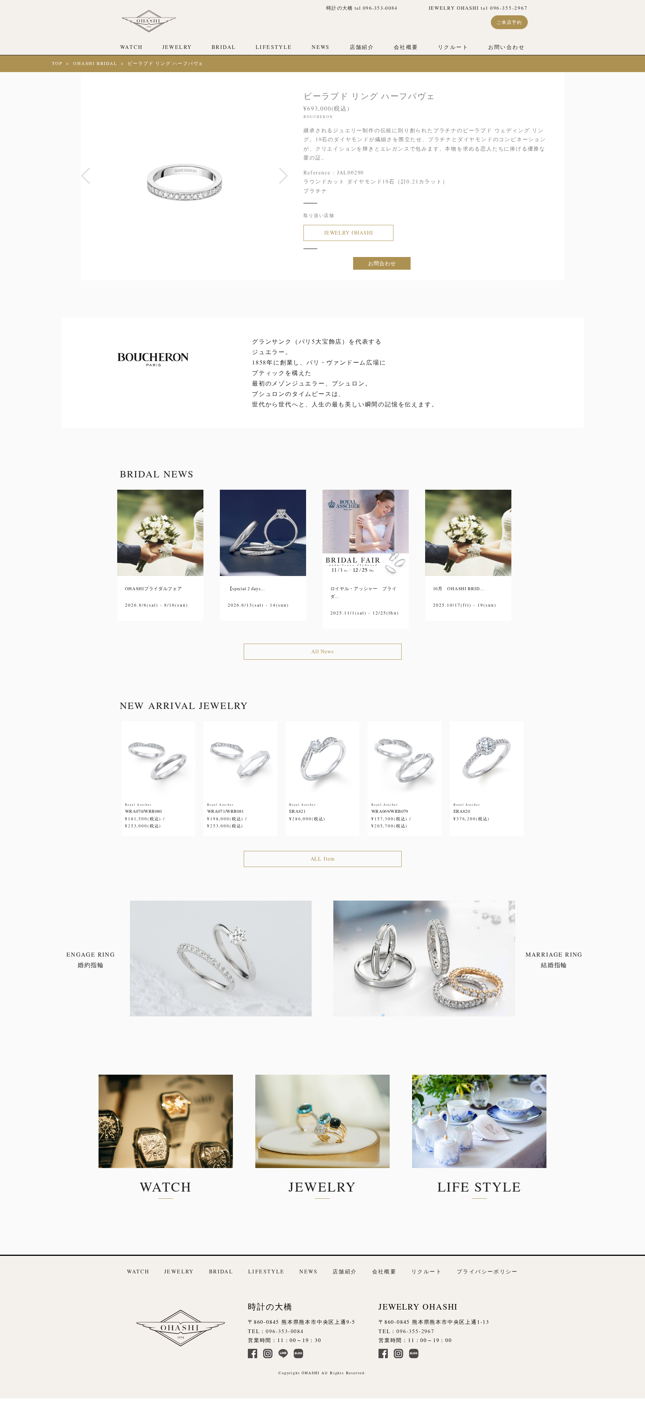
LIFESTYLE (274, 46)
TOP (57, 63)
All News (322, 651)
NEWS (321, 46)
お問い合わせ (506, 46)
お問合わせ (382, 263)
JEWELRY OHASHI (348, 232)
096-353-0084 (285, 1331)
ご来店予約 (509, 22)
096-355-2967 (415, 1331)
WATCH (131, 46)
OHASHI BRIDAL (95, 63)
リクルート (453, 46)
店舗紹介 (362, 46)
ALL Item (323, 858)
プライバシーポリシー (487, 1271)
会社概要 (406, 46)
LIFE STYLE (479, 1186)
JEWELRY (177, 46)
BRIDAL (224, 46)
